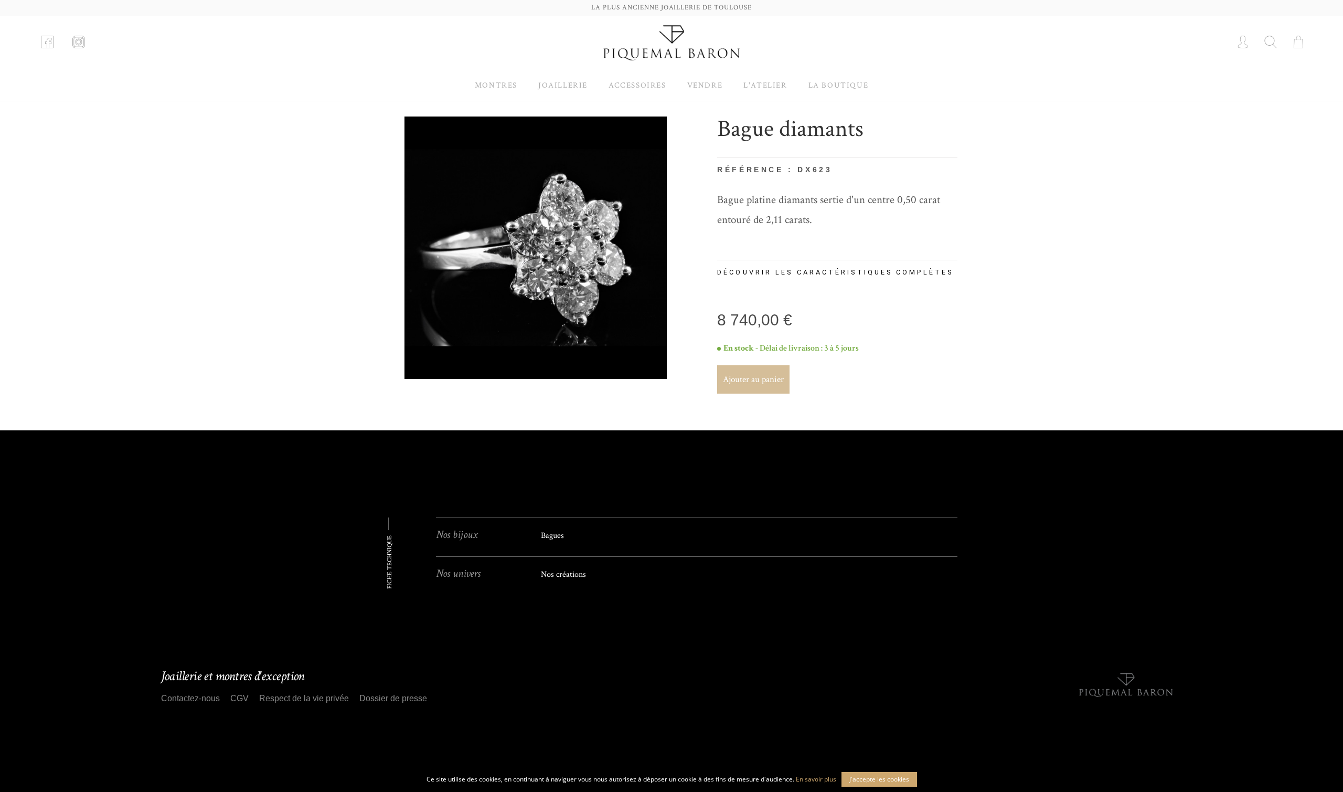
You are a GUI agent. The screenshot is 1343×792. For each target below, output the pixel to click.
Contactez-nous (190, 698)
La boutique (838, 85)
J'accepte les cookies (879, 779)
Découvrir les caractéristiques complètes (835, 272)
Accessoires (637, 85)
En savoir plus (816, 779)
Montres (496, 85)
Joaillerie (563, 85)
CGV (239, 698)
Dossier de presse (393, 698)
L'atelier (765, 85)
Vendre (705, 85)
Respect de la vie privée (304, 698)
